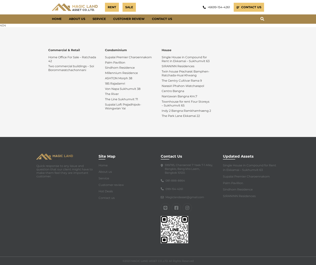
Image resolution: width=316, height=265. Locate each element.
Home (57, 19)
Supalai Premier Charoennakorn (128, 57)
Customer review (129, 19)
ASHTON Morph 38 (118, 78)
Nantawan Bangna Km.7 (179, 96)
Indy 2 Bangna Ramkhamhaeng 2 (186, 111)
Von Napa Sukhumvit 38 (122, 89)
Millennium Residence (121, 73)
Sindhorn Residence (120, 67)
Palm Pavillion (115, 62)
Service (99, 19)
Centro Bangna (173, 91)
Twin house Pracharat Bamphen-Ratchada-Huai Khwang (185, 73)
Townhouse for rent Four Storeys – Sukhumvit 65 (185, 103)
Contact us (162, 19)
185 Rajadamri (115, 83)
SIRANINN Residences (178, 66)
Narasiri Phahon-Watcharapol (183, 86)
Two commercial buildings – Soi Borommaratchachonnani (71, 68)
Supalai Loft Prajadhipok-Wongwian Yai (123, 106)
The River (112, 94)
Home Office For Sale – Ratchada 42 (72, 59)
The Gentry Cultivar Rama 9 (182, 80)
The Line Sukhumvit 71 (121, 99)
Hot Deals (106, 191)
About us (77, 19)
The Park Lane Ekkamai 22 (181, 116)
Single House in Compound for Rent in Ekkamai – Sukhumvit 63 (186, 59)
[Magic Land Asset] (76, 7)
